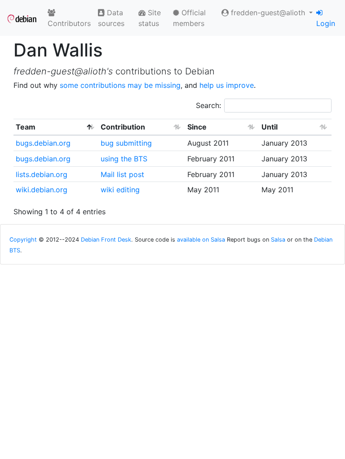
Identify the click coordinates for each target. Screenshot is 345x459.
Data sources (111, 18)
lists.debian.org (41, 174)
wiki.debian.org (41, 189)
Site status (149, 18)
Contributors (69, 23)
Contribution (123, 126)
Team (25, 126)
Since (197, 126)
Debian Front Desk (106, 239)
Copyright (23, 239)
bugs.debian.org (43, 143)
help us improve (226, 85)
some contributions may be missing (120, 85)
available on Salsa (201, 239)
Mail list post (122, 174)
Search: (208, 105)
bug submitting (126, 143)
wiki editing (120, 189)
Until (269, 126)
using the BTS (124, 158)
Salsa (278, 239)
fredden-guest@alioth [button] (268, 12)
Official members (189, 18)
